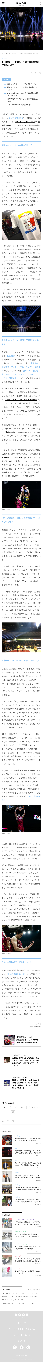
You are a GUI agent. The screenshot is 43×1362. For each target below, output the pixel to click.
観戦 (13, 1112)
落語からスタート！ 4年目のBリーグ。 (22, 84)
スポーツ (8, 53)
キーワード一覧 (33, 1290)
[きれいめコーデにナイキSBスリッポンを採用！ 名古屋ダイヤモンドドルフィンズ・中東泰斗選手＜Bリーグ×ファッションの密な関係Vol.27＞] (7, 1176)
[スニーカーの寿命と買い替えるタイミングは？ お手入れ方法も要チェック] (7, 1235)
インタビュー (7, 1293)
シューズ (21, 1323)
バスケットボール (35, 1107)
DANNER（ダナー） (31, 1296)
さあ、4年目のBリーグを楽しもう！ (20, 105)
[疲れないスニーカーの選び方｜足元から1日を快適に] (7, 1272)
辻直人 (21, 458)
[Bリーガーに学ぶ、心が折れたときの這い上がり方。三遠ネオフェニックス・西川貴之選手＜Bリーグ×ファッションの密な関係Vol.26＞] (7, 1164)
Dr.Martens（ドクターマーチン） (14, 1300)
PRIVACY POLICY (21, 1356)
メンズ (16, 1293)
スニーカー (35, 1293)
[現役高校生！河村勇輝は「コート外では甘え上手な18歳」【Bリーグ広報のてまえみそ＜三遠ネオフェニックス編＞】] (7, 1152)
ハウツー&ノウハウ (21, 1335)
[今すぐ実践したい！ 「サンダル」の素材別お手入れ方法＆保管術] (7, 1247)
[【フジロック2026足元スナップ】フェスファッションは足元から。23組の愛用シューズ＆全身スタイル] (7, 1223)
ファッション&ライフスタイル (21, 1329)
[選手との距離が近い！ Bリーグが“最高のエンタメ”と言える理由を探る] (7, 1140)
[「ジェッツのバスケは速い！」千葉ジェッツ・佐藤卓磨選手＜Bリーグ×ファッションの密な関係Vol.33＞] (7, 1201)
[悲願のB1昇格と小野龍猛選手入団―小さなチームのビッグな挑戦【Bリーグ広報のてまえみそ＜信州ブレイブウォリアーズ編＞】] (7, 1189)
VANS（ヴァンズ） (29, 1303)
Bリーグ (14, 1107)
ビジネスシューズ (9, 1296)
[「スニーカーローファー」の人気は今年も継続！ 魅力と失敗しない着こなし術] (7, 1260)
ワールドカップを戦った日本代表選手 (21, 400)
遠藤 (7, 432)
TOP (3, 53)
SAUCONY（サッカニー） (11, 1303)
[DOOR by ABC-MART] (21, 5)
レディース (25, 1293)
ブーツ (19, 1296)
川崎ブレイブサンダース (25, 122)
